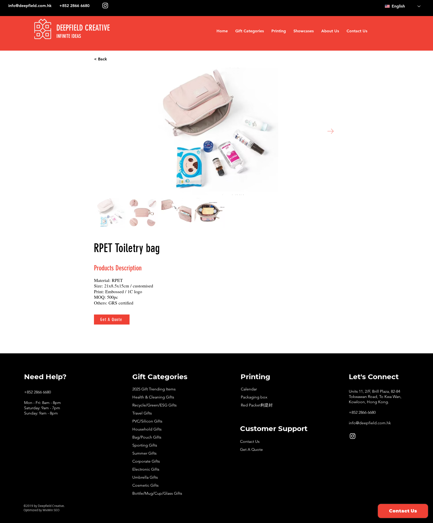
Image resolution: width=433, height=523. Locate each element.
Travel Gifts (142, 413)
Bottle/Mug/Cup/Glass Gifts (157, 493)
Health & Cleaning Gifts (153, 397)
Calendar (249, 389)
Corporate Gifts (146, 461)
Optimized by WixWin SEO (41, 510)
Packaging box (254, 397)
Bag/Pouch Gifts (146, 437)
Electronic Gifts (145, 469)
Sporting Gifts (144, 445)
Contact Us (250, 441)
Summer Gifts (144, 453)
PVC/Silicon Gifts (147, 421)
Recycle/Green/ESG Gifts (154, 405)
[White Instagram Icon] (105, 5)
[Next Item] (330, 131)
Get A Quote (251, 449)
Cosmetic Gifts (145, 485)
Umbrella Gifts (145, 477)
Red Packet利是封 (257, 405)
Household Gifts (147, 429)
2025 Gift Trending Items (154, 389)
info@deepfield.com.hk (30, 5)
